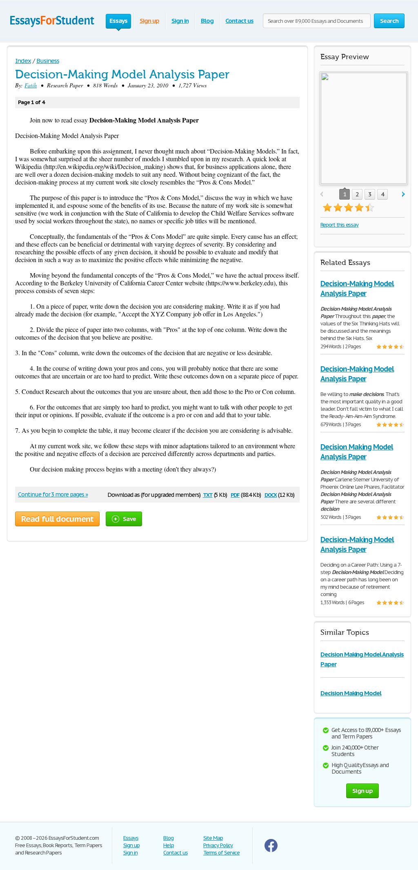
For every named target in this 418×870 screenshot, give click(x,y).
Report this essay (339, 224)
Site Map (213, 837)
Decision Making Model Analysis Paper (356, 451)
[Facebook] (271, 850)
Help (168, 845)
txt (208, 494)
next (403, 194)
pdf (235, 494)
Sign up (149, 20)
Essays (130, 837)
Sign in (180, 20)
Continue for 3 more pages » (53, 494)
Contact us (239, 20)
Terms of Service (221, 852)
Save (129, 519)
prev (321, 194)
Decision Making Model (350, 693)
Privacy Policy (218, 845)
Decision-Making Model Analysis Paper (357, 288)
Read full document (57, 519)
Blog (207, 20)
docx (271, 494)
